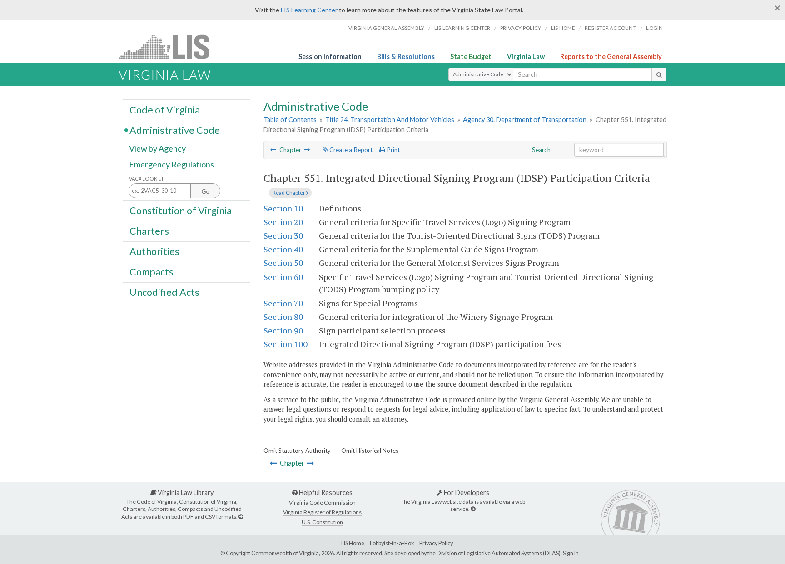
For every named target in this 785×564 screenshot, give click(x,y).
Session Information (330, 56)
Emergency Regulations (171, 164)
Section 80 (283, 316)
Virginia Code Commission (322, 502)
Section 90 (283, 330)
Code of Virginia (164, 109)
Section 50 (283, 262)
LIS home (563, 28)
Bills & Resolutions (406, 56)
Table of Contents (290, 119)
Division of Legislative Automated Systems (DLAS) (499, 553)
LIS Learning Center (309, 10)
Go (205, 191)
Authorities (154, 251)
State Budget (471, 56)
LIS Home (352, 543)
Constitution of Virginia (180, 210)
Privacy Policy (521, 28)
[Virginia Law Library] (240, 516)
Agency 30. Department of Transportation (524, 119)
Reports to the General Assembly (611, 56)
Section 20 (283, 221)
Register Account (610, 28)
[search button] (658, 74)
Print (392, 149)
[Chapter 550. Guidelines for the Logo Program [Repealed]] (273, 149)
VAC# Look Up (147, 178)
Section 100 (285, 343)
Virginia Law (526, 56)
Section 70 (283, 303)
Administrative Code (174, 130)
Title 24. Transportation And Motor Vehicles (389, 119)
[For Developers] (473, 508)
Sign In (571, 553)
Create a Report (350, 149)
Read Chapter (289, 192)
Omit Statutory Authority (297, 450)
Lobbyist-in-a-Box (392, 543)
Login (654, 28)
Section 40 (283, 249)
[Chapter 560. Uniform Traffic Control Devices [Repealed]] (307, 149)
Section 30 (283, 235)
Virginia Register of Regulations (322, 512)
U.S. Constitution (322, 522)
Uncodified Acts (164, 292)
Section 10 (283, 208)
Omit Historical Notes (369, 450)
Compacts (151, 272)
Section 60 (283, 276)
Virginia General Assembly (386, 28)
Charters (149, 231)
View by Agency (157, 148)
